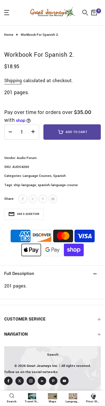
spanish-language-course (58, 185)
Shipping (13, 80)
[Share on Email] (53, 199)
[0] (94, 12)
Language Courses (37, 176)
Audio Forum (27, 158)
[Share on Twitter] (33, 199)
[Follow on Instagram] (31, 381)
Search (52, 354)
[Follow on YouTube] (64, 381)
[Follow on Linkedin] (42, 381)
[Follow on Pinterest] (53, 381)
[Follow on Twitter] (19, 381)
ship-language (25, 185)
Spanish (59, 176)
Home (8, 34)
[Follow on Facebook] (8, 381)
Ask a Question (28, 214)
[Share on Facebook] (22, 199)
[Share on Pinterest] (43, 199)
